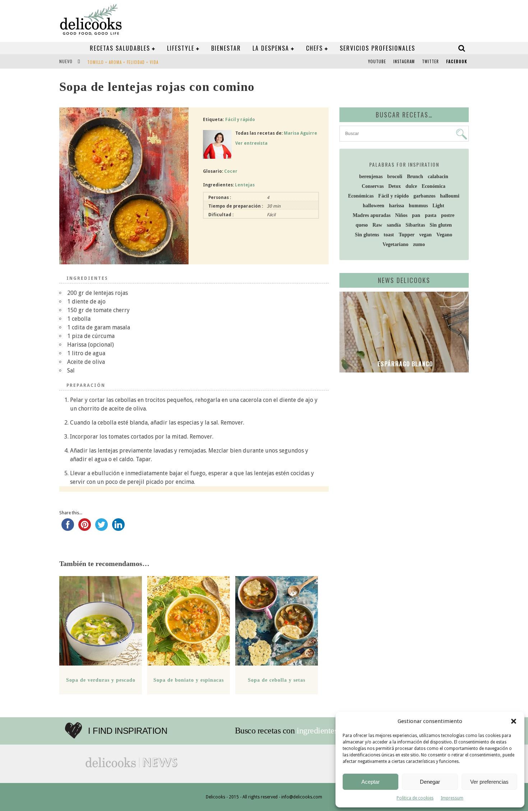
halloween (373, 205)
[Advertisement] (402, 433)
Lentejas (245, 184)
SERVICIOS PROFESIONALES (377, 48)
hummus (418, 205)
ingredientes (317, 730)
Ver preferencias (489, 782)
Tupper (406, 234)
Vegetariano (395, 244)
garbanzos (424, 196)
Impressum (452, 798)
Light (438, 205)
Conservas (373, 186)
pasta (430, 215)
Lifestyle (180, 48)
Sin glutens (367, 234)
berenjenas (371, 176)
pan (416, 215)
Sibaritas (415, 225)
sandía (394, 225)
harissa (396, 205)
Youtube (377, 61)
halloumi (449, 196)
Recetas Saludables (120, 48)
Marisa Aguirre (300, 133)
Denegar (430, 782)
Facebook (456, 61)
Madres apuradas (371, 215)
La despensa (271, 48)
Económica (433, 186)
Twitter (430, 61)
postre (447, 215)
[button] (513, 721)
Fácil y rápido (240, 119)
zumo (419, 244)
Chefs (314, 48)
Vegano (444, 234)
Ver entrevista (251, 143)
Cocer (230, 171)
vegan (425, 234)
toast (389, 234)
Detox (394, 186)
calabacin (438, 176)
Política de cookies (415, 798)
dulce (411, 186)
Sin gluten (441, 225)
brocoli (394, 176)
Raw (377, 225)
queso (362, 225)
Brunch (415, 176)
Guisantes (97, 66)
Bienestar (226, 48)
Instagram (404, 61)
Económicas (361, 196)
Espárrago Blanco (404, 364)
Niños (401, 215)
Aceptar (370, 782)
